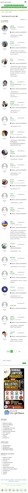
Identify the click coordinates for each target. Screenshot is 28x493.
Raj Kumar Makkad (8, 424)
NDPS (11, 7)
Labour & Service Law (8, 467)
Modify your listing (8, 448)
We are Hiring (6, 479)
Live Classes (9, 5)
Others (5, 474)
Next (19, 351)
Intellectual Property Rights (10, 469)
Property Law (6, 470)
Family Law (6, 465)
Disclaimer (24, 479)
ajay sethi (5, 434)
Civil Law (5, 461)
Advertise (12, 479)
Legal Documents (7, 457)
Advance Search (7, 445)
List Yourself (6, 447)
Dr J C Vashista (6, 433)
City (25, 19)
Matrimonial (17, 7)
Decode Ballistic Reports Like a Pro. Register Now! (14, 10)
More (24, 7)
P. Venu (5, 436)
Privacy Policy (11, 481)
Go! (24, 363)
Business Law (6, 459)
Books (21, 5)
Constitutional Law (8, 462)
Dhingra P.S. (6, 438)
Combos (15, 5)
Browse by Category (8, 449)
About (2, 479)
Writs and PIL (5, 7)
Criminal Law (6, 464)
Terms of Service (18, 479)
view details (20, 27)
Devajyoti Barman (7, 429)
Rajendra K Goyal (7, 423)
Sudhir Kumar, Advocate (9, 431)
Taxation (5, 472)
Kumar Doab (6, 426)
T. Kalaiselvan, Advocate (9, 428)
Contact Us (17, 481)
